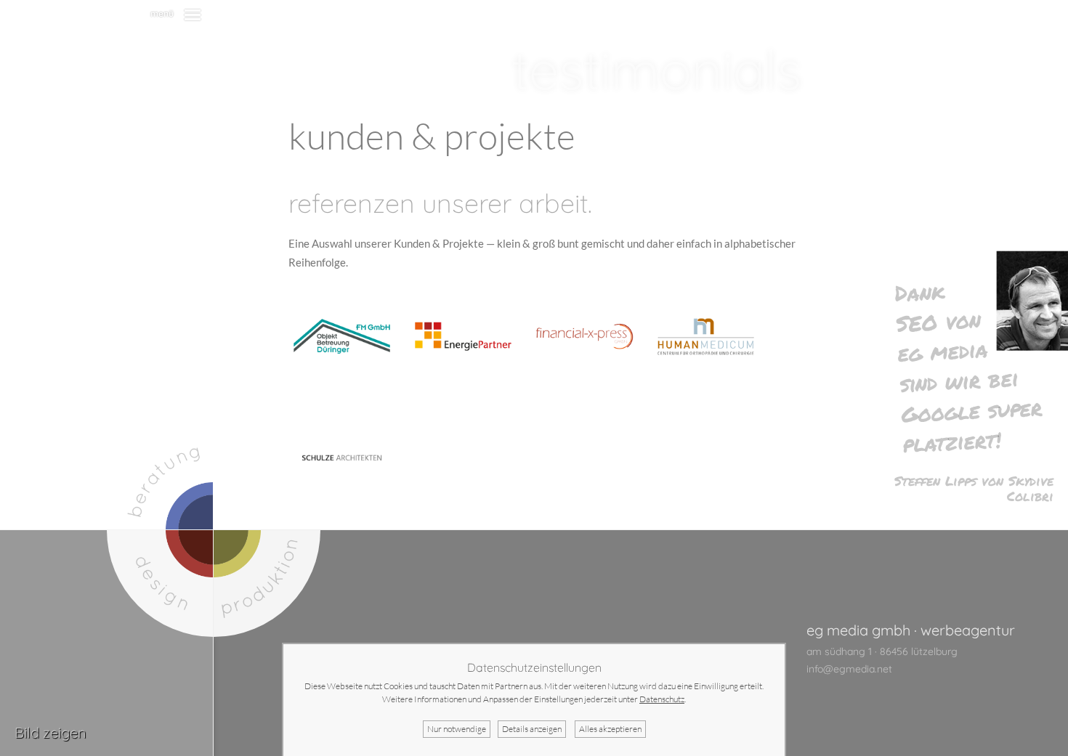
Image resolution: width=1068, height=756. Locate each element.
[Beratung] (160, 476)
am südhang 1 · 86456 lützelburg (882, 651)
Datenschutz (661, 699)
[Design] (160, 583)
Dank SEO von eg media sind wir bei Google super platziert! (968, 367)
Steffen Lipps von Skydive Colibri (973, 488)
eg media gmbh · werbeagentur (910, 630)
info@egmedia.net (849, 668)
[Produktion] (267, 583)
